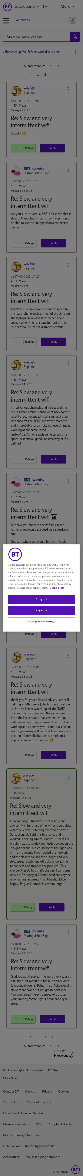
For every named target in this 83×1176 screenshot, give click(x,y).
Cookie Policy (57, 587)
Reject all (41, 610)
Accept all (41, 599)
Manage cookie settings (41, 621)
